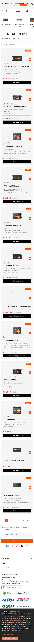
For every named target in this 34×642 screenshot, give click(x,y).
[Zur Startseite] (17, 11)
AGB (3, 621)
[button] (31, 11)
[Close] (33, 4)
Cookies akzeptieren (10, 638)
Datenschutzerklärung (16, 621)
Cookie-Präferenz (7, 634)
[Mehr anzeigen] (31, 554)
